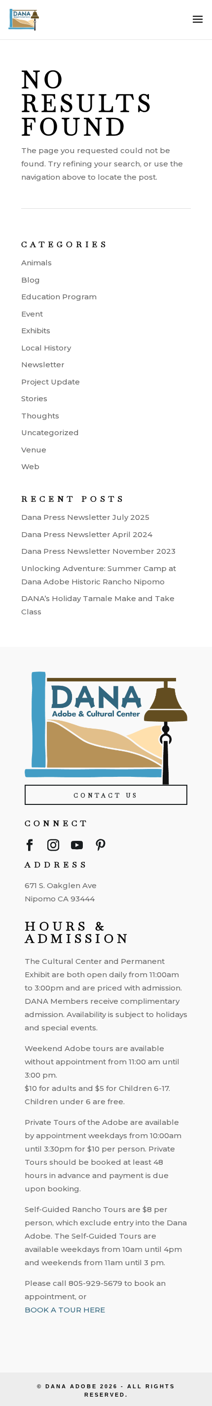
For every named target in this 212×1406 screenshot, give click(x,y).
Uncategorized (50, 432)
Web (30, 466)
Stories (34, 398)
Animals (36, 262)
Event (32, 314)
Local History (46, 347)
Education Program (59, 296)
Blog (30, 280)
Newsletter (43, 364)
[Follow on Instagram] (53, 847)
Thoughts (40, 415)
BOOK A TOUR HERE (65, 1309)
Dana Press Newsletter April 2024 (86, 534)
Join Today (107, 1329)
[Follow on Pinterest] (100, 847)
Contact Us (106, 795)
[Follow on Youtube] (77, 847)
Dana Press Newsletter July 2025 (85, 517)
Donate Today (107, 1357)
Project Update (50, 381)
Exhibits (35, 330)
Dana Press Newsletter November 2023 (98, 551)
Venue (33, 449)
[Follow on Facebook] (29, 847)
